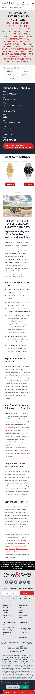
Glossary (5, 635)
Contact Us (23, 622)
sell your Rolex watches (18, 453)
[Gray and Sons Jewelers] (8, 3)
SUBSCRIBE (27, 593)
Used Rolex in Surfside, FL (14, 7)
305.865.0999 (9, 427)
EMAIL (7, 692)
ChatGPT (11, 71)
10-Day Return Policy (9, 627)
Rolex (10, 92)
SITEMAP (22, 642)
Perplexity (11, 79)
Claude (12, 75)
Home (4, 7)
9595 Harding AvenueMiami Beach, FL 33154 (25, 629)
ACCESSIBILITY (13, 642)
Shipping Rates (7, 632)
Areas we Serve (23, 637)
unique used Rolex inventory (14, 277)
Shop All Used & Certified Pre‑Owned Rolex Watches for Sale (18, 146)
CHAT (31, 691)
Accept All (24, 687)
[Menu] (32, 3)
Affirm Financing (7, 630)
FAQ (4, 617)
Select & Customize (13, 687)
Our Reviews (6, 615)
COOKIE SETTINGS (30, 643)
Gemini (26, 71)
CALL (22, 692)
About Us (5, 607)
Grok (25, 75)
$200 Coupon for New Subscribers (19, 588)
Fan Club (5, 612)
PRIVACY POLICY (3, 643)
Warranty (5, 625)
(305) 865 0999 (23, 632)
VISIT (15, 692)
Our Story (5, 610)
